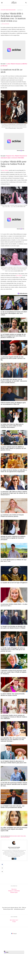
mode (24, 836)
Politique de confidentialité (14, 890)
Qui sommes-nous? (14, 920)
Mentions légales (14, 892)
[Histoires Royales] (14, 2)
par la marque (19, 275)
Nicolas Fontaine (5, 23)
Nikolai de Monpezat (5, 837)
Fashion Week (20, 836)
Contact (14, 921)
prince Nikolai (5, 170)
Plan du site (14, 889)
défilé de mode (13, 836)
